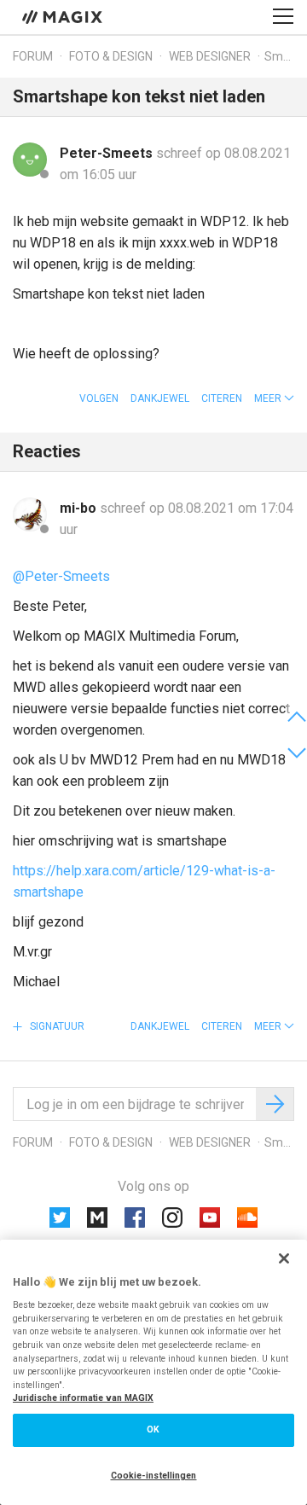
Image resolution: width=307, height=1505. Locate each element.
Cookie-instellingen (154, 1475)
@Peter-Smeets (61, 576)
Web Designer (210, 56)
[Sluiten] (284, 1258)
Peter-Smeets (108, 153)
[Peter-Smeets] (30, 159)
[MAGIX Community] (63, 16)
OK (153, 1429)
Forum (33, 56)
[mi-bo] (30, 514)
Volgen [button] (99, 398)
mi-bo (80, 508)
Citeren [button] (221, 398)
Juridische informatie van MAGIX (83, 1397)
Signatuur (55, 1026)
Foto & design (111, 56)
